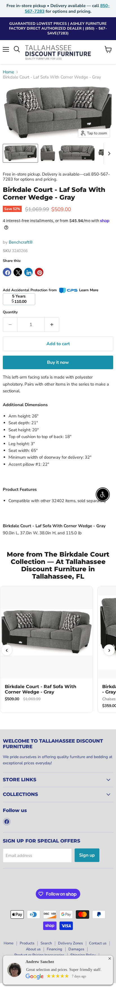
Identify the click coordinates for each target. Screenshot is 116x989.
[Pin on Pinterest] (39, 272)
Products (27, 943)
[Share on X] (18, 272)
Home (8, 72)
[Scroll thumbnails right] (108, 153)
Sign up (87, 855)
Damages (76, 949)
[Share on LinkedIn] (28, 272)
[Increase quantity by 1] (52, 324)
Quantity (10, 312)
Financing (54, 949)
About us (33, 949)
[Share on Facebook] (7, 272)
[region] (58, 650)
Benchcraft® (21, 242)
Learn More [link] (88, 290)
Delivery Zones (70, 943)
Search (46, 943)
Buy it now (58, 362)
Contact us (97, 943)
